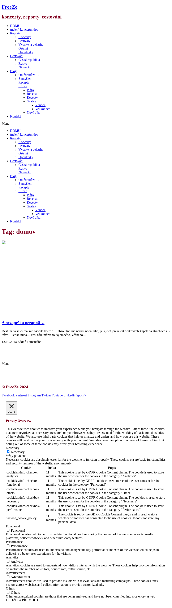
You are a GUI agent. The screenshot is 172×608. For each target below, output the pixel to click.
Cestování (16, 56)
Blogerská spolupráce (28, 352)
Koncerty (24, 37)
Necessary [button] (13, 448)
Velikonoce (42, 109)
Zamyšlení (25, 78)
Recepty (23, 82)
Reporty (15, 33)
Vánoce (40, 105)
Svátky (31, 101)
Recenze (32, 93)
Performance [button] (14, 542)
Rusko (22, 63)
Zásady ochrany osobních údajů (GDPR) (41, 356)
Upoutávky (25, 52)
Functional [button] (13, 526)
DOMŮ (15, 25)
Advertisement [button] (15, 573)
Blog (13, 71)
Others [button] (10, 588)
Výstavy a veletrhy (30, 44)
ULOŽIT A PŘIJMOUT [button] (22, 600)
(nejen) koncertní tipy (24, 29)
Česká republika (29, 59)
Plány (30, 90)
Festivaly (24, 41)
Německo (24, 67)
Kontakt (15, 116)
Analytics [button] (12, 557)
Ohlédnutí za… (28, 75)
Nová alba (33, 112)
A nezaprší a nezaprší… (23, 322)
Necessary (18, 452)
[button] (86, 124)
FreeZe (9, 7)
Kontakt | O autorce (27, 349)
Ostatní (23, 48)
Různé (22, 86)
